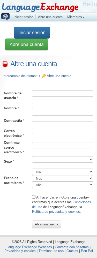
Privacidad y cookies (20, 251)
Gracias (72, 251)
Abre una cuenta (50, 17)
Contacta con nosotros (72, 247)
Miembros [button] (74, 17)
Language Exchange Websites (29, 247)
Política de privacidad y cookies (56, 212)
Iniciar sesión (23, 17)
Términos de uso (51, 251)
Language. (40, 7)
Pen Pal (87, 251)
